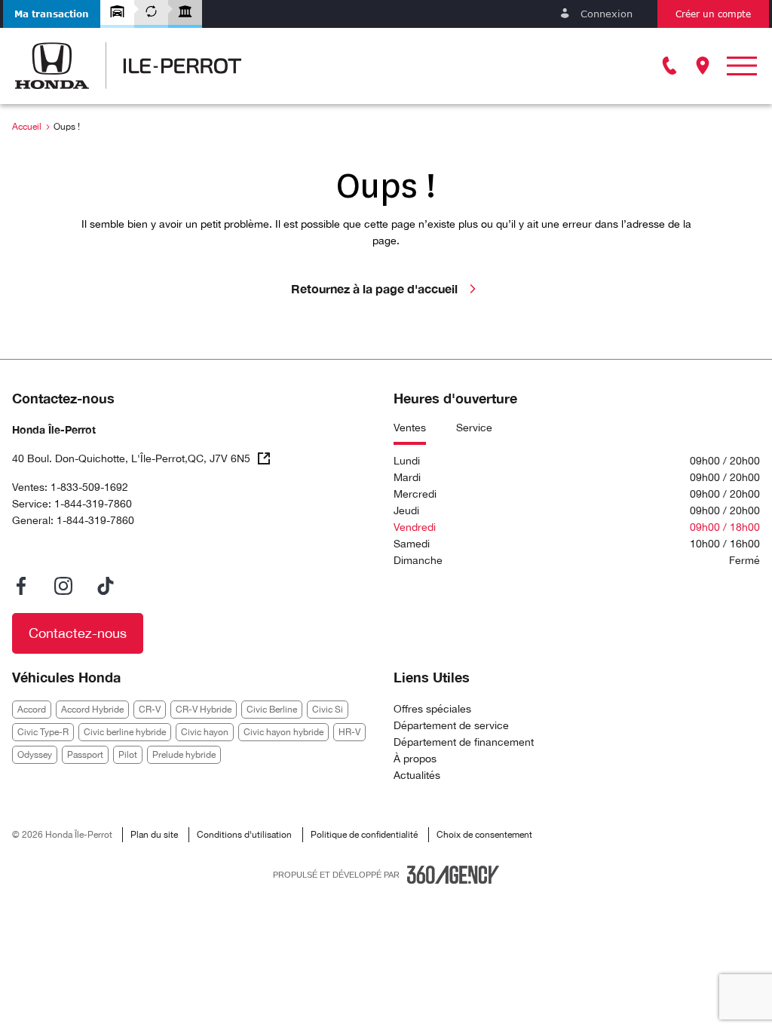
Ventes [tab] (410, 428)
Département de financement (464, 742)
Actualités (417, 775)
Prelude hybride (184, 755)
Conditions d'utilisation (244, 834)
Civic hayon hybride (283, 732)
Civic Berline (272, 709)
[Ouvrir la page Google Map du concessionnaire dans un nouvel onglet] (703, 66)
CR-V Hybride (203, 709)
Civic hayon (204, 732)
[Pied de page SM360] (453, 875)
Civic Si (327, 709)
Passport (85, 755)
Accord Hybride (92, 709)
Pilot (127, 755)
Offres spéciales (432, 709)
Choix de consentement (484, 834)
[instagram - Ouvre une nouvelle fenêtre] (63, 586)
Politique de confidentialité (364, 834)
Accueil (26, 126)
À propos (415, 759)
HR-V (349, 732)
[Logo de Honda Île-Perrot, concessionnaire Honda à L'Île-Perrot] (128, 65)
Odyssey (34, 755)
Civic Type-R (43, 732)
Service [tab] (474, 428)
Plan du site (154, 834)
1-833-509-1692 (89, 487)
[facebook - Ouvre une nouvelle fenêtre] (21, 586)
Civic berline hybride (125, 732)
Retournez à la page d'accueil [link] (374, 288)
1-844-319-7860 (93, 504)
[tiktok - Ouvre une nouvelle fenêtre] (105, 586)
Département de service (451, 725)
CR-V (150, 709)
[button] (51, 14)
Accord (31, 709)
